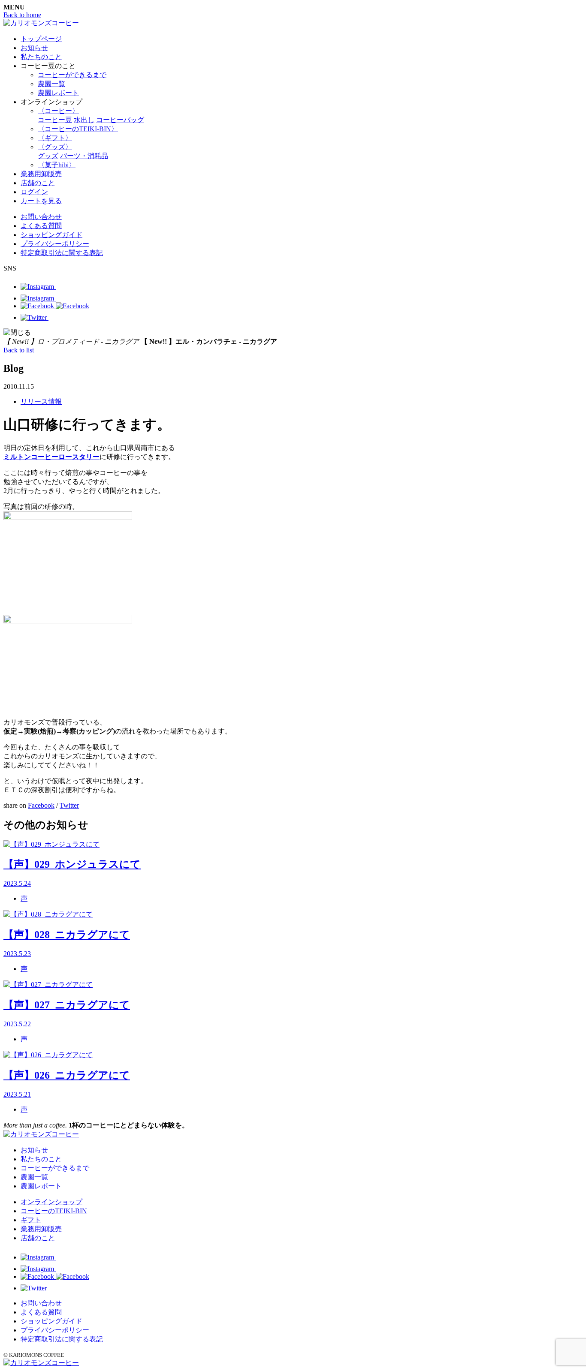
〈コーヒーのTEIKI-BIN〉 (78, 128)
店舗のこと (38, 182)
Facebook (41, 805)
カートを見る (41, 200)
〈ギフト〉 (55, 137)
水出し (84, 119)
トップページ (41, 38)
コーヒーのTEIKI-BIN (54, 1211)
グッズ (48, 155)
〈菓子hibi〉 (57, 164)
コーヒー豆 (55, 119)
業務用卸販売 (41, 173)
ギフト (31, 1220)
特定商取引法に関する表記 (62, 252)
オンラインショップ (51, 1202)
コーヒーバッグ (120, 119)
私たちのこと (41, 56)
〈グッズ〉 (55, 146)
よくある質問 (41, 225)
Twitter (69, 805)
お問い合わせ (41, 216)
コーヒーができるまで (72, 74)
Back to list (18, 350)
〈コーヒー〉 (58, 110)
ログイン (34, 191)
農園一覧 (51, 83)
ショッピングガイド (51, 234)
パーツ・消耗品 (84, 155)
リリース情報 (41, 401)
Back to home (22, 14)
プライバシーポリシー (55, 243)
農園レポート (58, 92)
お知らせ (34, 47)
